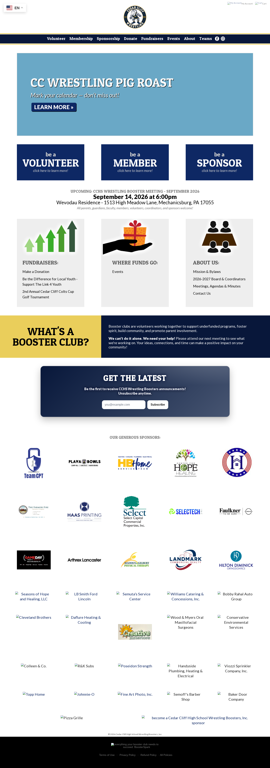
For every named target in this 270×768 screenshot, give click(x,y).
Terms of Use (107, 755)
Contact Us (202, 293)
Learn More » (53, 107)
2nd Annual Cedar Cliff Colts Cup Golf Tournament (48, 294)
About (189, 38)
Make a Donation (35, 271)
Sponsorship (108, 38)
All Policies (166, 754)
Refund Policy (148, 755)
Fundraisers (152, 38)
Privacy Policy (128, 755)
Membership (81, 38)
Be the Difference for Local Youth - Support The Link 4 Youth (50, 281)
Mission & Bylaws (207, 271)
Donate (130, 38)
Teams (205, 38)
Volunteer (56, 38)
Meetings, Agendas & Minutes (217, 286)
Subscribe (158, 404)
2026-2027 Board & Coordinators (219, 279)
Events (173, 38)
